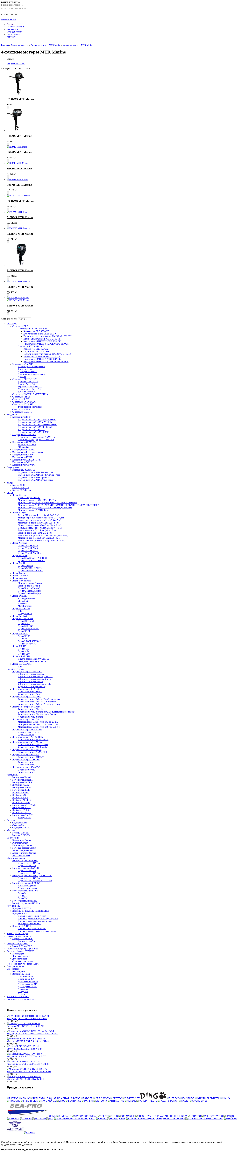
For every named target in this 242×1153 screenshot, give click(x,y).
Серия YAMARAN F (28, 545)
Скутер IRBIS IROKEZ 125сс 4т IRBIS (25, 1049)
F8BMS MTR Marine (19, 184)
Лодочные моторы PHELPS (25, 754)
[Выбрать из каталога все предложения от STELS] (113, 1116)
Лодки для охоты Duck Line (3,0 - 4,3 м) (37, 530)
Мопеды (11, 830)
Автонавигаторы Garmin (24, 853)
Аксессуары (18, 954)
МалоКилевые (25, 606)
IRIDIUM (34, 1101)
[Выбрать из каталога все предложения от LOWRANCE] (73, 1101)
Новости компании (16, 26)
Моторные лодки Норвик (30, 583)
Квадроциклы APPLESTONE (26, 460)
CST (137, 1098)
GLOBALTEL (213, 1098)
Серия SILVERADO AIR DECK (33, 558)
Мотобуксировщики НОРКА (26, 903)
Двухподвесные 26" (27, 986)
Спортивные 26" (26, 979)
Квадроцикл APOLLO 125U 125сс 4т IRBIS (28, 1064)
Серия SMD (23, 649)
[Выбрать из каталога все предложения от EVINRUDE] (187, 1098)
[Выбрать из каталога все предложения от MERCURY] (100, 1101)
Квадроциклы (13, 414)
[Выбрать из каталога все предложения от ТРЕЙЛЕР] (230, 1118)
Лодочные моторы (20, 45)
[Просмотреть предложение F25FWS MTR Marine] (18, 297)
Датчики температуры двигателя (22, 948)
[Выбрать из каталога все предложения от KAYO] (43, 1101)
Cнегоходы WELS (21, 409)
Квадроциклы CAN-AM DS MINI (34, 432)
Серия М (22, 893)
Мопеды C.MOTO (21, 835)
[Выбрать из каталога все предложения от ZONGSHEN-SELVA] (65, 1118)
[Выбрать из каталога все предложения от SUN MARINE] (126, 1116)
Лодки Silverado (19, 555)
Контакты (11, 37)
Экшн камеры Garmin (22, 850)
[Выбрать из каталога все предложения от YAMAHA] (26, 1118)
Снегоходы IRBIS (20, 399)
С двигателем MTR (27, 865)
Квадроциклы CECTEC (23, 449)
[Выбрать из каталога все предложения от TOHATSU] (194, 1116)
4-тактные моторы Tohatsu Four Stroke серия (39, 704)
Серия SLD (23, 651)
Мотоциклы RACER (22, 782)
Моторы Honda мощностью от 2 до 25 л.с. (38, 722)
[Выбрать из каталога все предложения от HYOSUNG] (13, 1101)
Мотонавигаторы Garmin (24, 848)
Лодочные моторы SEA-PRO (26, 767)
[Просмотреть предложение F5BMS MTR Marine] (17, 147)
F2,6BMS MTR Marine (20, 99)
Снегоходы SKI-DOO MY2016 (32, 328)
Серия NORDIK (25, 565)
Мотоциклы (12, 775)
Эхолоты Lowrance (21, 855)
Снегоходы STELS (21, 397)
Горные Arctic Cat (26, 384)
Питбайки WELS (20, 810)
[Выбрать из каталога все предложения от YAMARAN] (39, 1118)
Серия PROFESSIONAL (29, 641)
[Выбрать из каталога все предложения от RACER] (184, 1101)
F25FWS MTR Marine (20, 305)
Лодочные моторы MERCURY (27, 671)
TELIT (173, 1116)
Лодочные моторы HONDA (25, 719)
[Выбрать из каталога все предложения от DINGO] (153, 1098)
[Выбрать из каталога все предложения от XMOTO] (228, 1116)
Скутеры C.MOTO (21, 827)
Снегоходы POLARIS (22, 404)
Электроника (13, 838)
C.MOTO (105, 1098)
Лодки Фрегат (19, 495)
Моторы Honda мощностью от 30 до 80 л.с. (38, 724)
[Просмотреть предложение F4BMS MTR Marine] (14, 130)
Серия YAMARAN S (28, 548)
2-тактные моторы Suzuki (30, 691)
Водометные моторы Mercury (32, 686)
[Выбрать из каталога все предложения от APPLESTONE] (39, 1098)
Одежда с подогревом (22, 961)
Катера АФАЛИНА (21, 490)
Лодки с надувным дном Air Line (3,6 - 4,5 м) (39, 520)
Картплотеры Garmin (22, 845)
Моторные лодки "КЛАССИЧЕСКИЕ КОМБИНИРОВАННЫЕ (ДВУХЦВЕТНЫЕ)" (58, 505)
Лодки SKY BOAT (21, 608)
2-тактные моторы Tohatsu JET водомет (37, 701)
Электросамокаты (15, 966)
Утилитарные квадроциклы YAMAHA (36, 437)
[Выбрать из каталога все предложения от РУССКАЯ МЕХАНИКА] (198, 1118)
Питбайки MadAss (21, 802)
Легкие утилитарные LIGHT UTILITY (42, 339)
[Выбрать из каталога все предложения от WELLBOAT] (208, 1116)
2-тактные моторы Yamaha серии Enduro (37, 714)
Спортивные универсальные (31, 374)
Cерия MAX (24, 623)
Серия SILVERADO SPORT (31, 560)
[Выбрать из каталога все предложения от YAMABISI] (13, 1118)
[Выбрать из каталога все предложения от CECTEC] (116, 1098)
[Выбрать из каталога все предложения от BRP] (96, 1098)
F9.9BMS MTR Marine (20, 201)
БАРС (92, 1118)
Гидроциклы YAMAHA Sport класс (35, 477)
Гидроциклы (13, 467)
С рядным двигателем (28, 732)
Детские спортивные (28, 981)
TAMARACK (163, 1116)
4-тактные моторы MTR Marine (78, 45)
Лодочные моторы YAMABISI (26, 749)
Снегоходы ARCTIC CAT (24, 379)
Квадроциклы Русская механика (27, 452)
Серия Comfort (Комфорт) (30, 593)
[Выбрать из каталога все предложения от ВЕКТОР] (112, 1118)
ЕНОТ (122, 1118)
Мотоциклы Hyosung (22, 780)
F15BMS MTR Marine (20, 217)
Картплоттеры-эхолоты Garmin (21, 999)
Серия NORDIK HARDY (30, 568)
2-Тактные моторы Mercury (31, 674)
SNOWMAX (91, 1116)
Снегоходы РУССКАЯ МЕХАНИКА (30, 394)
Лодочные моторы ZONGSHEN (27, 737)
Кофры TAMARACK (22, 938)
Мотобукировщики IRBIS (24, 901)
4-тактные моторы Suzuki (30, 694)
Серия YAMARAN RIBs (29, 553)
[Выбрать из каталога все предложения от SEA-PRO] (28, 1116)
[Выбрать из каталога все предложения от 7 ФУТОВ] (12, 1098)
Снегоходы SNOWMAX (24, 402)
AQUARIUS (55, 1098)
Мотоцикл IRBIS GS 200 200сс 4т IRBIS (26, 1079)
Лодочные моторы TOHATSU (26, 696)
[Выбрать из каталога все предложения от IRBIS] (25, 1101)
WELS (219, 1116)
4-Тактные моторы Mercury (31, 681)
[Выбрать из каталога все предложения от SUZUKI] (140, 1116)
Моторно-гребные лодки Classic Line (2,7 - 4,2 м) (41, 518)
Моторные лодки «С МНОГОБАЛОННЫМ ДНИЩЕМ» (45, 507)
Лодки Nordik (18, 563)
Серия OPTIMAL (26, 621)
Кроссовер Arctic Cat (28, 381)
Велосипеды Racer (21, 974)
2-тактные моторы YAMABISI (32, 752)
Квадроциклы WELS (22, 462)
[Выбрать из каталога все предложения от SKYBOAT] (78, 1116)
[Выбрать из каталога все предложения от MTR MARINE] (116, 1101)
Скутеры (11, 820)
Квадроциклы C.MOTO (23, 465)
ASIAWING (66, 1098)
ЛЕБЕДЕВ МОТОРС (166, 1118)
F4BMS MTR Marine (19, 135)
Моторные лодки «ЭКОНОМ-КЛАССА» (37, 500)
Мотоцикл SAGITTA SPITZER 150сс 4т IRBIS (29, 1071)
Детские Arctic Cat (26, 391)
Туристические (25, 369)
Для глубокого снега (27, 371)
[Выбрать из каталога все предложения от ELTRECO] (173, 1098)
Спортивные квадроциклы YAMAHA (36, 439)
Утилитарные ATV (27, 444)
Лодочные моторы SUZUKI (25, 689)
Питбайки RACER (21, 785)
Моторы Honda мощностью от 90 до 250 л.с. (39, 727)
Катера (10, 482)
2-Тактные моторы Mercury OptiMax (35, 676)
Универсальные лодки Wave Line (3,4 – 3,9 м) (39, 525)
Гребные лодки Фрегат (29, 497)
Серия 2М (22, 896)
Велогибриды (18, 971)
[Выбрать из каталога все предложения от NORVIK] (141, 1101)
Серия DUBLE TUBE (28, 628)
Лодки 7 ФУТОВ (20, 575)
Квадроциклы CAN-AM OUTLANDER (37, 419)
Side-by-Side (23, 447)
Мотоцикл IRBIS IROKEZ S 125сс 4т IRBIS (28, 1041)
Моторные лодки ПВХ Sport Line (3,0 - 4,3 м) (39, 538)
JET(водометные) (26, 598)
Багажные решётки (27, 941)
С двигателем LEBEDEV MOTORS (35, 880)
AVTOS (76, 1098)
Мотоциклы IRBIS (21, 790)
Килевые (22, 603)
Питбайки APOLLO (22, 800)
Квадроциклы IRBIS (22, 457)
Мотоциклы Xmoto (21, 787)
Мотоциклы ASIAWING (24, 805)
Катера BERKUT (20, 485)
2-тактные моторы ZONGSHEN (33, 739)
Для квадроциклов (21, 956)
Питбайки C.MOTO (21, 812)
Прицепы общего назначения (32, 916)
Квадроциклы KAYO (22, 454)
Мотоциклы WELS (21, 807)
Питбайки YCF (19, 795)
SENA (52, 1116)
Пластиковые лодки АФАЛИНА (33, 659)
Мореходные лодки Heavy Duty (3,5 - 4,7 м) (38, 523)
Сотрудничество (14, 32)
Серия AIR (23, 638)
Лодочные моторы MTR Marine (46, 45)
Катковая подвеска (27, 885)
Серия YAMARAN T (28, 550)
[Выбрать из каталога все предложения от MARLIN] (87, 1101)
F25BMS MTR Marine (20, 286)
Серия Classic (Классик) (29, 591)
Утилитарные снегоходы (30, 407)
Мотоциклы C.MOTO (22, 815)
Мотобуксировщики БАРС (25, 860)
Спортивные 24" (26, 976)
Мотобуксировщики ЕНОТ (25, 890)
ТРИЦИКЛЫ (24, 817)
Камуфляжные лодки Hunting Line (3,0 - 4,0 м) (40, 528)
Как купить (12, 29)
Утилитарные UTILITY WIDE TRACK (42, 341)
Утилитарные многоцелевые (31, 366)
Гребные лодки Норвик (29, 586)
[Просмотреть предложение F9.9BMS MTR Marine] (18, 195)
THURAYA (182, 1116)
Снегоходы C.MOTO (22, 412)
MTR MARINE (18, 63)
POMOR (174, 1101)
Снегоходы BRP (20, 326)
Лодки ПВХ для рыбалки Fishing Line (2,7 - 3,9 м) (41, 540)
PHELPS (152, 1101)
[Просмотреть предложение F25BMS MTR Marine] (18, 281)
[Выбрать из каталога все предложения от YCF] (49, 1118)
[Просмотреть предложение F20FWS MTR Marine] (22, 265)
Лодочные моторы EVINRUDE (27, 729)
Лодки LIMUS (19, 646)
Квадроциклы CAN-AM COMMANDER (37, 424)
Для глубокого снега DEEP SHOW (40, 334)
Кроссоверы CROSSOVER (36, 331)
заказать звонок (8, 19)
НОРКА (181, 1118)
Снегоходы (12, 323)
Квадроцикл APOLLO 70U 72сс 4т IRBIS (26, 1056)
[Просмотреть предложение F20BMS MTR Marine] (18, 228)
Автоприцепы (13, 906)
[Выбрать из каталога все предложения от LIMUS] (60, 1101)
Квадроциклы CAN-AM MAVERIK (35, 422)
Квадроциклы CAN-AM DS (31, 429)
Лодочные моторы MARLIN (25, 759)
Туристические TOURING (36, 351)
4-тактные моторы (26, 764)
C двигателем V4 (26, 734)
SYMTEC (151, 1116)
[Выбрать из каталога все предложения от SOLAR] (103, 1116)
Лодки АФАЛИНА (21, 656)
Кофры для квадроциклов (19, 936)
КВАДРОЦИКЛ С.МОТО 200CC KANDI (27, 1018)
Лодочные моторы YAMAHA (26, 707)
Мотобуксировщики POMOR (26, 883)
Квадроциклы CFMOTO (24, 442)
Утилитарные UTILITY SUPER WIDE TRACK (46, 344)
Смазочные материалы (17, 943)
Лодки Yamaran (19, 543)
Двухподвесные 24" (27, 984)
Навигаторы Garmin (21, 840)
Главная (10, 24)
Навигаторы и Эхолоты (18, 996)
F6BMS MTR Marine (19, 168)
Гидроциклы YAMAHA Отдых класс (35, 480)
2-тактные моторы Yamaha (30, 709)
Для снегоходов (19, 959)
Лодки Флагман (19, 578)
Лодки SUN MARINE (22, 618)
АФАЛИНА (82, 1118)
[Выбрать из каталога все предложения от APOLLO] (24, 1098)
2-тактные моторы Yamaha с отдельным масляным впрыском (47, 712)
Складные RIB (25, 613)
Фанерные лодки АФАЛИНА (32, 661)
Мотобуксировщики (16, 858)
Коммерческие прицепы (29, 923)
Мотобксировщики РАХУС (25, 868)
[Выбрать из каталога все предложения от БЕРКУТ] (101, 1118)
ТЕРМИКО (217, 1118)
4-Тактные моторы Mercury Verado (34, 684)
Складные (23, 991)
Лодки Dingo (18, 573)
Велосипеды (13, 969)
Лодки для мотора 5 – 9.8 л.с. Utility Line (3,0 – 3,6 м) (43, 535)
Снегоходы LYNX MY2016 (31, 346)
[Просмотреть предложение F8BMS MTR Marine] (17, 179)
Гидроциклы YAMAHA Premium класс (36, 472)
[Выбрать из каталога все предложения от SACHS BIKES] (199, 1101)
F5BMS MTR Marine (19, 152)
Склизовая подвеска (27, 888)
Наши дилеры (13, 34)
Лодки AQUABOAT (22, 664)
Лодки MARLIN (20, 633)
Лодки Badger (18, 512)
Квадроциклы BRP (21, 417)
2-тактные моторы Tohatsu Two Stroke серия (39, 699)
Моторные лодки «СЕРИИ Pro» (33, 510)
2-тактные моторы (26, 762)
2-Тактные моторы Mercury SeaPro (34, 679)
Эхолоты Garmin (20, 843)
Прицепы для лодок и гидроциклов (35, 921)
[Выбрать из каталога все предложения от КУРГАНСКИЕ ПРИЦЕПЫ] (140, 1118)
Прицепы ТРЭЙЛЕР (22, 926)
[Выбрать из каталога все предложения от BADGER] (87, 1098)
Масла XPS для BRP (22, 946)
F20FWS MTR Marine (20, 270)
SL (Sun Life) (24, 601)
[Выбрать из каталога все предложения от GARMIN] (200, 1098)
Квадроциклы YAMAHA (24, 434)
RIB (20, 611)
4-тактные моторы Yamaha (30, 717)
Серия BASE (24, 636)
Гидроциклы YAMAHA (23, 470)
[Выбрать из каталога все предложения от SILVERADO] (63, 1116)
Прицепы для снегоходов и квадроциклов (38, 918)
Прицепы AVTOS (20, 913)
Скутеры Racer (19, 825)
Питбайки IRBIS (20, 797)
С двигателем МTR (27, 870)
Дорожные (23, 989)
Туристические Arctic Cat (30, 386)
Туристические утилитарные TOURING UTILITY (48, 336)
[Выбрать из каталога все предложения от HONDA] (225, 1098)
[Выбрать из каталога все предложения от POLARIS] (164, 1101)
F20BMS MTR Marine (20, 233)
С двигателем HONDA (29, 863)
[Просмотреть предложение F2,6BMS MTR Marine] (16, 94)
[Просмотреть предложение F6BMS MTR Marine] (17, 163)
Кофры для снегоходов (17, 933)
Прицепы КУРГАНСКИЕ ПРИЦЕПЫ (30, 911)
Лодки (10, 492)
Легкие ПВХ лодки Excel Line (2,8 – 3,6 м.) (38, 515)
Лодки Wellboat (19, 616)
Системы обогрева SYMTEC (20, 951)
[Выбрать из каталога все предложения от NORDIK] (130, 1101)
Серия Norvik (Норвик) (29, 588)
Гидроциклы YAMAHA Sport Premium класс (39, 475)
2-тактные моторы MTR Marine (33, 744)
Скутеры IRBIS (19, 822)
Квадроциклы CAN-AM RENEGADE (36, 427)
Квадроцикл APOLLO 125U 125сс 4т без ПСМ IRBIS (32, 1033)
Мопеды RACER (20, 833)
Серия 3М (22, 898)
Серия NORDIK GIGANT (30, 570)
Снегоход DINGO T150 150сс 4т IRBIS (25, 1026)
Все (8, 63)
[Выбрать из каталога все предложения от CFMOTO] (128, 1098)
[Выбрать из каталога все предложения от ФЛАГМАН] (15, 1132)
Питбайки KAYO (20, 792)
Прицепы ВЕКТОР (21, 908)
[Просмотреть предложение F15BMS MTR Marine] (18, 212)
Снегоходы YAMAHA (23, 364)
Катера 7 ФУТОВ (20, 487)
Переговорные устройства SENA (23, 964)
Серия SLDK (24, 654)
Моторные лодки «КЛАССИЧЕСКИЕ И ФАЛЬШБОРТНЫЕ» (47, 502)
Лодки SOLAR (19, 596)
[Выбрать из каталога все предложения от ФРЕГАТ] (29, 1132)
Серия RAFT (24, 631)
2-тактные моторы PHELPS (31, 757)
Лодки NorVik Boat (21, 581)
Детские (22, 376)
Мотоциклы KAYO (21, 777)
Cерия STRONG (26, 626)
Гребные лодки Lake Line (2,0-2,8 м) (35, 533)
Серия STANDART (27, 644)
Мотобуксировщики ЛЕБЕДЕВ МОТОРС (32, 875)
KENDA (52, 1101)
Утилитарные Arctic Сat (29, 389)
